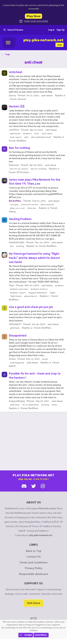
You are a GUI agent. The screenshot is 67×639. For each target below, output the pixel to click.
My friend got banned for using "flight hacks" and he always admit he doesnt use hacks (34, 257)
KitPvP (12, 366)
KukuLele (14, 165)
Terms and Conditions (33, 562)
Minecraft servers (47, 508)
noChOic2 (14, 130)
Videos (12, 211)
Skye (11, 285)
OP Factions (23, 172)
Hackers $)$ (17, 106)
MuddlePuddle (16, 242)
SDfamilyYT (15, 324)
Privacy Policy (33, 568)
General (22, 99)
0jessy (12, 95)
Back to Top (33, 551)
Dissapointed (17, 335)
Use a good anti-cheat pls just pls (31, 306)
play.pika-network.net (40, 535)
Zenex (12, 359)
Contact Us (33, 556)
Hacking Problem (20, 218)
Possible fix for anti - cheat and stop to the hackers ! (34, 375)
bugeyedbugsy (17, 401)
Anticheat (15, 71)
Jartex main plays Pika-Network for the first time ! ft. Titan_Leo (34, 181)
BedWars (21, 140)
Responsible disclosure (33, 574)
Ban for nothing (19, 147)
